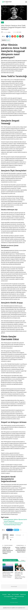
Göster (7, 40)
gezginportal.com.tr (7, 607)
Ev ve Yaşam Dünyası (8, 596)
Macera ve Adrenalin (19, 596)
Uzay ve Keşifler (15, 594)
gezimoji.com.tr (21, 607)
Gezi (2, 22)
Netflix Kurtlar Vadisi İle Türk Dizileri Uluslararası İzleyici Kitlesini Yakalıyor (8, 550)
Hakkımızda (14, 598)
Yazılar (9, 594)
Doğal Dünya (23, 594)
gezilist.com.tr (15, 607)
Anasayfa (4, 594)
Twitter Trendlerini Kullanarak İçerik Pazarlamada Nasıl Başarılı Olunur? (20, 550)
